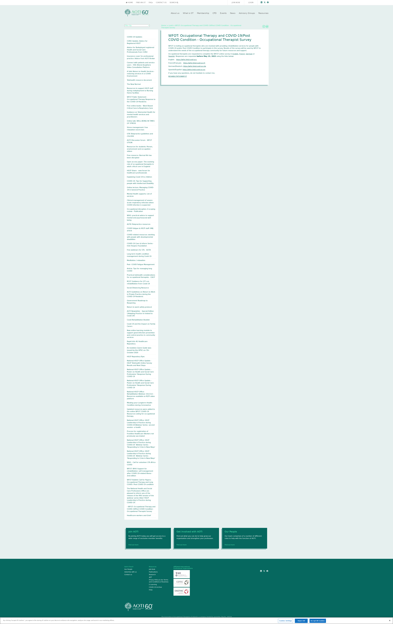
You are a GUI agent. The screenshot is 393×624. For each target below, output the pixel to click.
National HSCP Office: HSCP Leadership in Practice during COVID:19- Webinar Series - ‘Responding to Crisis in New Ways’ (141, 443)
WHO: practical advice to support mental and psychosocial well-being (140, 217)
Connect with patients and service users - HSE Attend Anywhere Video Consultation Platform (141, 65)
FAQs (151, 2)
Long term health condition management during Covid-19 (139, 255)
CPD (215, 13)
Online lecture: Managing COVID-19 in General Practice (140, 189)
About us (175, 13)
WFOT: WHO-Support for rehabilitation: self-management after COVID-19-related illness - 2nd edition (140, 472)
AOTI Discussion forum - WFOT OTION (139, 141)
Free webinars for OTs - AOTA (139, 250)
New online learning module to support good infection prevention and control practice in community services (141, 333)
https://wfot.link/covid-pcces (194, 70)
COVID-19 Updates (134, 37)
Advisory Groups (247, 13)
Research (152, 574)
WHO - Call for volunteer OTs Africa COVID (141, 463)
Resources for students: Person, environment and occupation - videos (140, 149)
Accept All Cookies (318, 621)
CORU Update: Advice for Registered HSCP (137, 42)
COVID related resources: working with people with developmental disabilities (141, 237)
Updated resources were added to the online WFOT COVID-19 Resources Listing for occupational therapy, (141, 412)
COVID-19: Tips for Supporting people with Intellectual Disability (140, 182)
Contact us (128, 574)
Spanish (171, 56)
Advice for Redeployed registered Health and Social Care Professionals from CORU (140, 49)
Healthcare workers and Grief (139, 515)
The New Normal (134, 84)
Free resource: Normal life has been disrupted (139, 156)
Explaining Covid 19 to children (139, 177)
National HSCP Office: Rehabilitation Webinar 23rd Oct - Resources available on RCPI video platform (141, 395)
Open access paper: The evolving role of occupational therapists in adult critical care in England (140, 164)
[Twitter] (267, 26)
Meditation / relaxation (136, 260)
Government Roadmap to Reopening (137, 302)
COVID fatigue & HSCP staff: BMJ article (140, 229)
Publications (153, 572)
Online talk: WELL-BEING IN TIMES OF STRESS (141, 122)
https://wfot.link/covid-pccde (194, 66)
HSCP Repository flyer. (136, 357)
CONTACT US (161, 2)
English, (236, 54)
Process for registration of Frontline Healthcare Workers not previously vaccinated (140, 433)
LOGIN (250, 2)
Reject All (301, 621)
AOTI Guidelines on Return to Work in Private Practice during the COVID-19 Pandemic (141, 294)
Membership (203, 13)
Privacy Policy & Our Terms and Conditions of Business (158, 581)
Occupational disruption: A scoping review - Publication (141, 210)
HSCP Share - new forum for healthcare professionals (138, 172)
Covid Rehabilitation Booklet (138, 320)
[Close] (389, 620)
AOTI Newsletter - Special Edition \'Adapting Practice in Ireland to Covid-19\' (140, 313)
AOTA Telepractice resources (138, 224)
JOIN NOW (236, 2)
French (242, 54)
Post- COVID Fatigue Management (141, 264)
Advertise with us (130, 572)
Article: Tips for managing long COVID (139, 270)
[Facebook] (263, 26)
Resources (263, 13)
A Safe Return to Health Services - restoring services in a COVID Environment (141, 73)
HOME (130, 2)
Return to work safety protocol (139, 307)
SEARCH (173, 2)
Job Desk (152, 569)
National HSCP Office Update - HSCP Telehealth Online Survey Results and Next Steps (139, 363)
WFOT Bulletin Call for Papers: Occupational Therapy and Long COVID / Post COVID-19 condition (140, 482)
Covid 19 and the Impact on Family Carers (141, 325)
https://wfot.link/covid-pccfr (194, 63)
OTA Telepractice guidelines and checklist (140, 135)
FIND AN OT (141, 2)
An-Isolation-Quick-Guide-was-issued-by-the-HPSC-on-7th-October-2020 (139, 350)
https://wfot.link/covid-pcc (186, 60)
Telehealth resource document (139, 80)
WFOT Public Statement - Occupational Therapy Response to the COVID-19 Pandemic (141, 99)
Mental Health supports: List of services (139, 195)
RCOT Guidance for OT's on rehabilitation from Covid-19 (138, 282)
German (249, 54)
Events (223, 13)
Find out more (133, 545)
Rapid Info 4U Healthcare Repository (137, 342)
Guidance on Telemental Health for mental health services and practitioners (141, 114)
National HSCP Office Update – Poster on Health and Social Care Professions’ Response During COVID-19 (140, 373)
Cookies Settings (285, 621)
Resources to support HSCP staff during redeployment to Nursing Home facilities (140, 90)
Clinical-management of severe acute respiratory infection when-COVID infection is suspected (140, 202)
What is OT (188, 13)
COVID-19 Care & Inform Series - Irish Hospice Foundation (140, 244)
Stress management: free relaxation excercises (137, 128)
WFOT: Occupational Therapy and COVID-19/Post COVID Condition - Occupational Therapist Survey (141, 509)
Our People (128, 569)
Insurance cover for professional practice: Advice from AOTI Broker (141, 57)
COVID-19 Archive (155, 587)
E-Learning (153, 584)
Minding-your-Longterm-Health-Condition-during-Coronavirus (140, 404)
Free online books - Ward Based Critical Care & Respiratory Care (140, 107)
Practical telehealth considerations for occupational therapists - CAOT (141, 276)
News (232, 13)
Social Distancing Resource (138, 288)
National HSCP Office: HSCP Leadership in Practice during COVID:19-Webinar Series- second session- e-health (141, 423)
